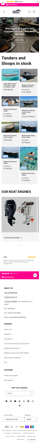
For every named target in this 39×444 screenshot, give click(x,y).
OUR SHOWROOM (10, 293)
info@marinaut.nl (10, 297)
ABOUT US (7, 329)
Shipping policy (21, 436)
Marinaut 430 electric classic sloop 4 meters (28, 112)
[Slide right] (24, 245)
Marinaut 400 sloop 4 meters (10, 110)
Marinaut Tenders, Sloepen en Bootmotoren (19, 430)
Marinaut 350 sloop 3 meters (10, 162)
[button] (4, 11)
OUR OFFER (19, 40)
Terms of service (10, 436)
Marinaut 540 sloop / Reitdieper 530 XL (28, 86)
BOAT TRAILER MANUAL (12, 358)
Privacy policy (17, 433)
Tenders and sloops (11, 375)
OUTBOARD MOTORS (12, 238)
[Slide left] (15, 245)
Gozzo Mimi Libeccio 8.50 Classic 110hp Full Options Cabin (10, 85)
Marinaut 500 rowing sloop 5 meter (28, 136)
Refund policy (32, 436)
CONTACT (7, 334)
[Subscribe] (31, 393)
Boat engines (8, 380)
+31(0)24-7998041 (11, 301)
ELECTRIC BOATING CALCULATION (16, 343)
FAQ (5, 362)
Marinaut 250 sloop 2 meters (28, 174)
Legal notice (20, 439)
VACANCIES (8, 339)
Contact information (28, 433)
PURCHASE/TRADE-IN (12, 348)
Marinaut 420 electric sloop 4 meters (10, 136)
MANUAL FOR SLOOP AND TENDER (16, 353)
